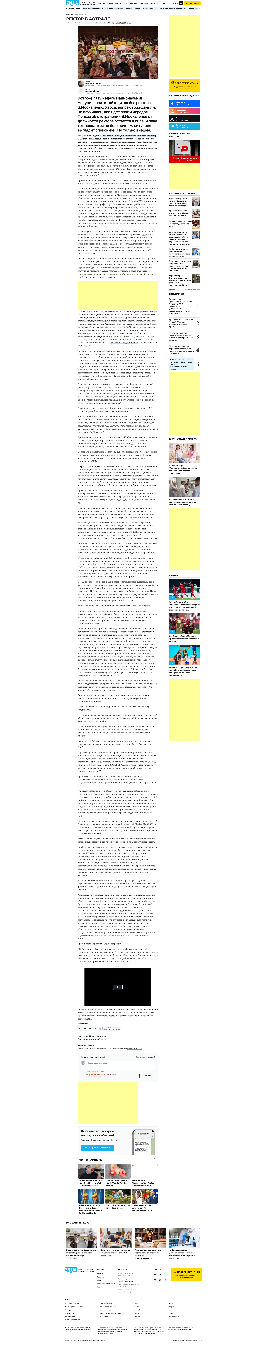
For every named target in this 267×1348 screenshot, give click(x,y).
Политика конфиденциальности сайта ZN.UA (186, 1340)
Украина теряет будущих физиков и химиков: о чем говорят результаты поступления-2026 (180, 280)
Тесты (152, 3)
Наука (136, 1303)
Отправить (147, 1076)
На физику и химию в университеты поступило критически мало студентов (179, 252)
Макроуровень (70, 1310)
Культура (137, 1316)
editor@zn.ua (130, 1292)
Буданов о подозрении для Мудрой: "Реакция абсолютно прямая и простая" (181, 323)
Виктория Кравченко (144, 1259)
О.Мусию (120, 169)
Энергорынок (69, 1313)
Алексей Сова (92, 91)
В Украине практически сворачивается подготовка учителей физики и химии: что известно (180, 266)
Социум (170, 1303)
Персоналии (103, 1316)
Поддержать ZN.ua (192, 3)
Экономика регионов (72, 1320)
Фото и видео (121, 3)
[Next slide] (199, 8)
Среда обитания (139, 1310)
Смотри (173, 575)
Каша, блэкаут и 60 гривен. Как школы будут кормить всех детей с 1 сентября (178, 202)
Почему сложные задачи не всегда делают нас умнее (180, 223)
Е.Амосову (116, 243)
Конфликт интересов (106, 1310)
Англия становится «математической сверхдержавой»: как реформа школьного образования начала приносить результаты (180, 238)
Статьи (110, 3)
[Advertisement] (118, 295)
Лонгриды (143, 3)
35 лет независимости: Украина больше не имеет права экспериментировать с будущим (181, 350)
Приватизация (70, 1316)
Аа (181, 3)
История (171, 1307)
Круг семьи (172, 1310)
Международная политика (74, 1307)
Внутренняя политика (72, 1303)
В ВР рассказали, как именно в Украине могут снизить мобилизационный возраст (181, 364)
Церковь (136, 1313)
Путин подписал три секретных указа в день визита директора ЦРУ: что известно (181, 336)
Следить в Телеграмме (99, 1148)
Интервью (133, 3)
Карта (99, 1287)
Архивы (100, 1274)
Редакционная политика (106, 1284)
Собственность (173, 1316)
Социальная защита (106, 1303)
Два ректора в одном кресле (124, 342)
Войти (175, 3)
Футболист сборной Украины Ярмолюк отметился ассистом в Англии (184, 638)
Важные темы (73, 8)
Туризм (170, 1313)
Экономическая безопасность (110, 1313)
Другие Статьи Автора (182, 439)
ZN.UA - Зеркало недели (185, 158)
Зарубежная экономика (107, 1307)
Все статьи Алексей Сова (90, 1039)
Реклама (100, 1280)
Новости (101, 3)
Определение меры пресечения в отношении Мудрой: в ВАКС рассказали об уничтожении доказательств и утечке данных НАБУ (180, 306)
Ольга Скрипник (93, 83)
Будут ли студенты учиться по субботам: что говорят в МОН (179, 213)
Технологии (138, 1307)
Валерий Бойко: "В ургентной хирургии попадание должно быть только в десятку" (182, 502)
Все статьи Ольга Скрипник (92, 1036)
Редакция (100, 1277)
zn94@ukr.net (122, 1286)
